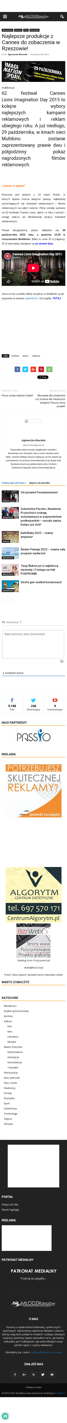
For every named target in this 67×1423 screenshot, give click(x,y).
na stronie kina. (44, 243)
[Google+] (24, 1374)
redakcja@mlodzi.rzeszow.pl (46, 1352)
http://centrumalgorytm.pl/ (33, 445)
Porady (8, 1093)
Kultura (18, 30)
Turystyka (12, 1067)
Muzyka (11, 1041)
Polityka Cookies (34, 1387)
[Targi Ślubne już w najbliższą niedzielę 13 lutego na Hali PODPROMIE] (10, 570)
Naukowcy (9, 1088)
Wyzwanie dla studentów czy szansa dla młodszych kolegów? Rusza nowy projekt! (50, 401)
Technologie (11, 1113)
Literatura (12, 1036)
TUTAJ (57, 298)
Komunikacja (14, 1062)
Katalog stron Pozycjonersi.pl (33, 960)
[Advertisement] (33, 6)
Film (26, 30)
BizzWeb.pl (59, 1393)
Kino (9, 1031)
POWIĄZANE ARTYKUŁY (14, 483)
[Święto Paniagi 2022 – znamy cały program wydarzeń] (10, 553)
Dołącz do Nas (10, 1204)
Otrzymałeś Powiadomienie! (39, 492)
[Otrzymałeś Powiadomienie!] (10, 496)
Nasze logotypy (10, 1209)
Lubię (12, 698)
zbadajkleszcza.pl (33, 967)
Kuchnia (8, 1016)
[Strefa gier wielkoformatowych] (10, 586)
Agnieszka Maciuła (17, 54)
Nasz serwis (10, 1082)
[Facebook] (15, 1374)
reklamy (36, 355)
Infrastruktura (15, 1052)
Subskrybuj (55, 698)
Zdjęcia (8, 1118)
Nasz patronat (12, 1077)
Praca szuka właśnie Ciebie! (17, 395)
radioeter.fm (31, 298)
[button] (62, 16)
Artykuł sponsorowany (16, 1011)
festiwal (15, 355)
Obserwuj (33, 698)
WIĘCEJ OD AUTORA (39, 483)
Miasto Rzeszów (13, 1047)
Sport (7, 1103)
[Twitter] (42, 1374)
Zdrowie (8, 1124)
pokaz (25, 355)
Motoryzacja (11, 1072)
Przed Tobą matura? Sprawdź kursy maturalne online (33, 974)
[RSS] (33, 1374)
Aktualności (7, 30)
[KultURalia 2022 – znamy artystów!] (10, 537)
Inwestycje (13, 1057)
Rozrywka (34, 30)
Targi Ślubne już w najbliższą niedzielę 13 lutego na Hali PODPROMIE (39, 569)
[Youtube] (52, 1374)
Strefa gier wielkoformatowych (41, 582)
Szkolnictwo (10, 1108)
